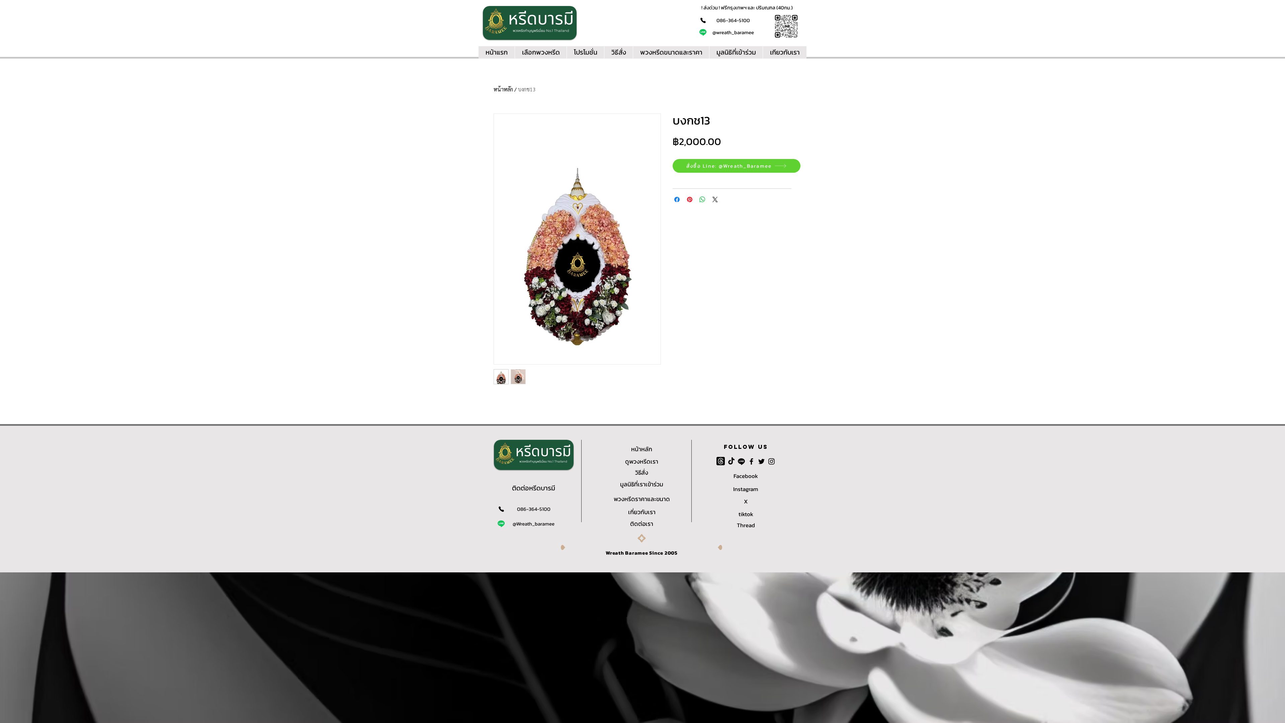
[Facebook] (751, 461)
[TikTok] (731, 461)
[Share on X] (715, 199)
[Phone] (703, 20)
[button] (784, 52)
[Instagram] (771, 461)
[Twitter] (761, 461)
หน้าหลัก (503, 89)
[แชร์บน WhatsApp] (702, 199)
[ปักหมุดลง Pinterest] (690, 199)
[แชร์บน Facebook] (677, 199)
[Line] (703, 32)
